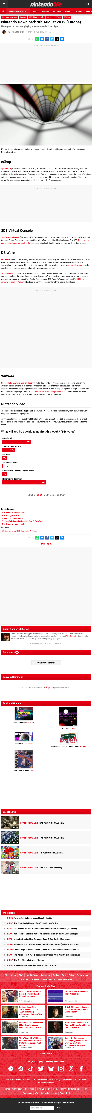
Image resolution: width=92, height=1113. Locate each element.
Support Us (45, 975)
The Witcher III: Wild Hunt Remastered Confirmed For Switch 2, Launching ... (43, 928)
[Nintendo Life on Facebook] (81, 1069)
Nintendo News (74, 1089)
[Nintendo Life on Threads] (71, 1069)
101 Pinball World (8, 273)
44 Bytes (59, 1080)
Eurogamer (27, 1093)
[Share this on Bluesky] (42, 39)
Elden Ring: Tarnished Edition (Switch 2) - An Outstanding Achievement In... (43, 949)
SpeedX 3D (6, 168)
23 (16, 827)
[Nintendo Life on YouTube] (20, 1069)
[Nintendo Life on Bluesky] (51, 1069)
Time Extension (72, 636)
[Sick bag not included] (46, 114)
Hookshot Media (18, 1080)
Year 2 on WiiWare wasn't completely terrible (47, 391)
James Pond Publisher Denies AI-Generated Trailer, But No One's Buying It (42, 934)
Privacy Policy (68, 975)
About (13, 975)
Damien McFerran (16, 32)
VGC (36, 1093)
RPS (68, 1093)
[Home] (3, 11)
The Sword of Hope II (10, 237)
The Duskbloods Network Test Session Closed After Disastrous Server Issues (43, 955)
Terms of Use (82, 975)
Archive (35, 979)
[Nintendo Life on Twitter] (41, 1069)
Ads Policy (25, 979)
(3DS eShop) (12, 518)
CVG (62, 1093)
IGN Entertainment (39, 1080)
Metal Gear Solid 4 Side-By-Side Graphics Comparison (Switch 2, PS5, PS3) (43, 944)
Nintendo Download (9, 17)
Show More (45, 1054)
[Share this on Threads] (57, 39)
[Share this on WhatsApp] (37, 39)
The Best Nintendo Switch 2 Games (25, 960)
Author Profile (36, 644)
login (39, 494)
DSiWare (67, 17)
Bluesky (49, 644)
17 (16, 872)
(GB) (13, 524)
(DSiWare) (14, 513)
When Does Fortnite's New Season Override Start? (32, 965)
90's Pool (68, 728)
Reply (59, 644)
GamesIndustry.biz (49, 1093)
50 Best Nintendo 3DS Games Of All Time (19, 531)
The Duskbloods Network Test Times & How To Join (32, 923)
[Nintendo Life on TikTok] (30, 1069)
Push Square (17, 1089)
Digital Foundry (59, 1089)
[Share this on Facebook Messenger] (62, 39)
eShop (49, 17)
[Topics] (4, 4)
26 (16, 842)
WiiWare (58, 17)
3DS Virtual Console (36, 17)
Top (7, 975)
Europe (23, 17)
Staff (21, 975)
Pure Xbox (29, 1089)
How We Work (32, 975)
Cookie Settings (48, 979)
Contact (56, 975)
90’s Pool (5, 259)
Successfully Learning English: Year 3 (17, 383)
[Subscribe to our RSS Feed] (10, 1069)
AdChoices (70, 1080)
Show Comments (47, 663)
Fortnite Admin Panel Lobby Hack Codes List (29, 918)
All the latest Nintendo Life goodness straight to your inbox (46, 1102)
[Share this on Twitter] (52, 39)
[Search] (88, 4)
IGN (85, 1089)
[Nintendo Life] (46, 4)
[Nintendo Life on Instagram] (61, 1069)
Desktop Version (65, 979)
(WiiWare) (22, 521)
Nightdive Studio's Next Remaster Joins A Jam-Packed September (39, 939)
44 (51, 544)
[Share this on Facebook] (47, 39)
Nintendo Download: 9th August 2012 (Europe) (41, 22)
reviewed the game (76, 265)
